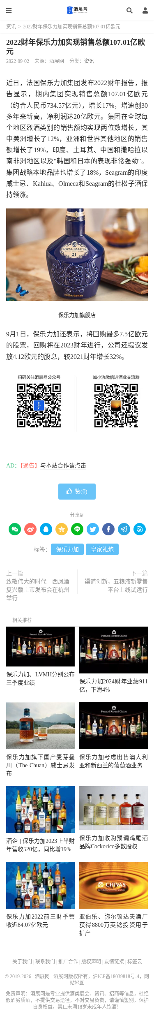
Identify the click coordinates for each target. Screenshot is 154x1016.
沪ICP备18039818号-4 (116, 976)
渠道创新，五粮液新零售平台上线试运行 (116, 586)
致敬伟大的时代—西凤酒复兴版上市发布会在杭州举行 (37, 590)
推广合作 (68, 962)
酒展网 (77, 10)
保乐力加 (67, 549)
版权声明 (91, 962)
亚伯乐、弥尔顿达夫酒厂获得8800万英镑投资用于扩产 (113, 925)
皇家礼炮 (102, 549)
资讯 (11, 27)
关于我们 (22, 962)
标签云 (134, 962)
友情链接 (114, 962)
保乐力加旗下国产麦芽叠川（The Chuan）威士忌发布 (40, 765)
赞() (81, 491)
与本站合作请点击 (63, 466)
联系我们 (45, 962)
